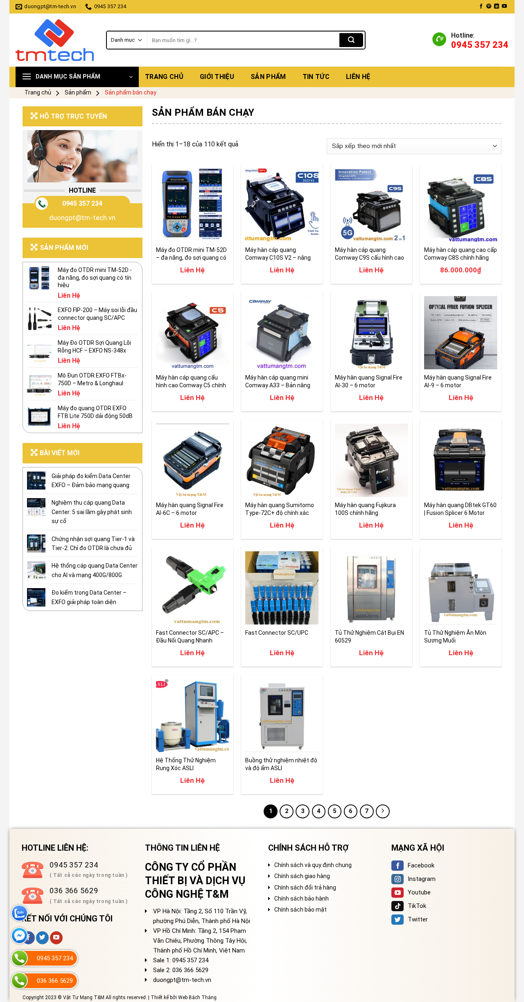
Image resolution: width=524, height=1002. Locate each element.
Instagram (422, 879)
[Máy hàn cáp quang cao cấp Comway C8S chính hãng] (460, 205)
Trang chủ (164, 77)
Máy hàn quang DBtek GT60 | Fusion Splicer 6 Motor (460, 509)
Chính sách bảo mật (300, 909)
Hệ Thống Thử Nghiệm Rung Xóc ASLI (186, 764)
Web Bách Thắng (197, 997)
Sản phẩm (268, 77)
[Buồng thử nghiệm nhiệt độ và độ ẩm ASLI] (281, 715)
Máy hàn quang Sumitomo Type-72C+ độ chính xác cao (279, 509)
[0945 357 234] (19, 958)
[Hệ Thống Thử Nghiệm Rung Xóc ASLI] (192, 715)
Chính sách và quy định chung (313, 865)
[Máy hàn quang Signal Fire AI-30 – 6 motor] (371, 332)
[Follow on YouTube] (504, 6)
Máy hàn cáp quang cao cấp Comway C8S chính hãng (460, 254)
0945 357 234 (82, 203)
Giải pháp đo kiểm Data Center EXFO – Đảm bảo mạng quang (91, 480)
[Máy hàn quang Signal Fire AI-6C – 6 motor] (192, 460)
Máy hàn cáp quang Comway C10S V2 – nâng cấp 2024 (278, 254)
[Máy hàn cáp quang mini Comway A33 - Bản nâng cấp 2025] (281, 332)
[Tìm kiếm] (351, 40)
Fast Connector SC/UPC (276, 632)
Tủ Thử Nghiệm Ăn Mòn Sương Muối (455, 636)
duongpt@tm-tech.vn (82, 217)
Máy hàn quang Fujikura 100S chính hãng (365, 509)
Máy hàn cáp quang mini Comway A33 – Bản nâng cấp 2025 (277, 381)
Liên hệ (358, 77)
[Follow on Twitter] (42, 937)
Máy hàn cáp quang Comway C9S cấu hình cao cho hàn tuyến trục (369, 254)
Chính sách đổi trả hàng (305, 887)
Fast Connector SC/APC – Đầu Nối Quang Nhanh (190, 636)
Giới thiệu (217, 77)
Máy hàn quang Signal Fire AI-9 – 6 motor (458, 381)
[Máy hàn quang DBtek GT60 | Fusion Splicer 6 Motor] (460, 460)
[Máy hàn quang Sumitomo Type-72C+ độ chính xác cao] (281, 460)
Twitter (418, 919)
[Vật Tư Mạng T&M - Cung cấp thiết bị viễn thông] (55, 40)
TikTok (417, 906)
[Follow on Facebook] (481, 6)
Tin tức (316, 77)
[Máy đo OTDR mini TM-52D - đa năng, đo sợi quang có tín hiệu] (192, 205)
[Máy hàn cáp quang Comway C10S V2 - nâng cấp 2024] (281, 205)
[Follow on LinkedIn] (496, 6)
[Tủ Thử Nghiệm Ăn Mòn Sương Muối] (460, 588)
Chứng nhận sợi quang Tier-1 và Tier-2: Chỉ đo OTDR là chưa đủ (93, 543)
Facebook (421, 865)
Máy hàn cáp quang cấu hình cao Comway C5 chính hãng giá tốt (191, 381)
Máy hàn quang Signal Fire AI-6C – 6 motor (190, 509)
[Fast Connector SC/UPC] (281, 588)
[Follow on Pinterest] (488, 6)
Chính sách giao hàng (302, 876)
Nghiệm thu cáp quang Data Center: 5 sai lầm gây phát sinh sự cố (92, 511)
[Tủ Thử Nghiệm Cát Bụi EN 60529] (371, 588)
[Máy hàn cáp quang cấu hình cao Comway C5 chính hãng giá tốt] (192, 332)
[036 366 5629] (19, 980)
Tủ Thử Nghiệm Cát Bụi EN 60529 (369, 636)
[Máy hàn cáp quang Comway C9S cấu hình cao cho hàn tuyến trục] (371, 205)
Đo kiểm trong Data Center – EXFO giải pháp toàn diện (89, 597)
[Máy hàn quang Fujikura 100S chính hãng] (371, 460)
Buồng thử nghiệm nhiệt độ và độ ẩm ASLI (281, 764)
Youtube (419, 892)
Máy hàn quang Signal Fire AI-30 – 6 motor (368, 381)
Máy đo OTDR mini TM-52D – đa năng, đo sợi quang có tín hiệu (191, 254)
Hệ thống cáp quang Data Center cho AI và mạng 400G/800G (95, 570)
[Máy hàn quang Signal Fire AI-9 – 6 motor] (460, 332)
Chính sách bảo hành (301, 898)
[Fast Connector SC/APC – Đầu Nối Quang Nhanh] (192, 588)
